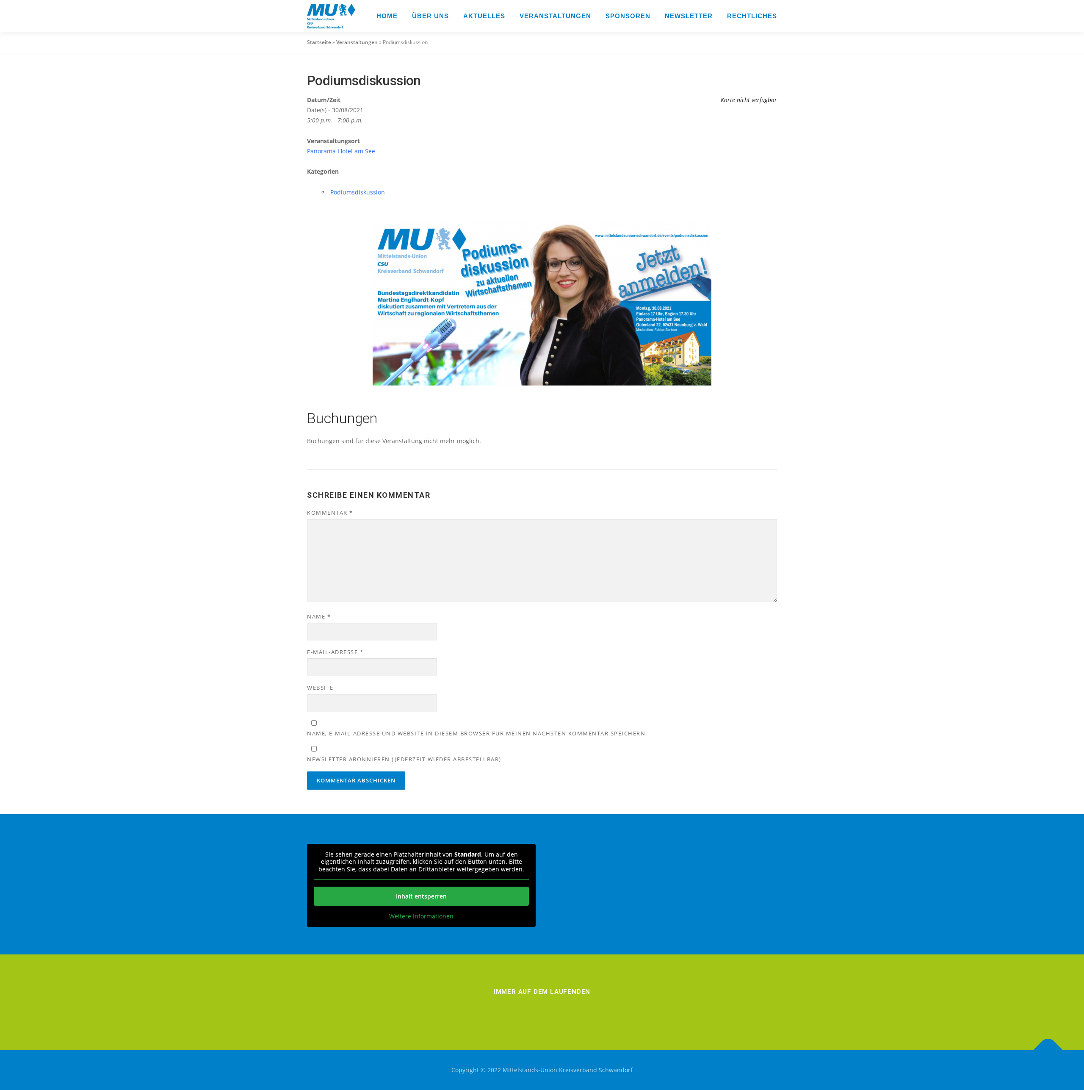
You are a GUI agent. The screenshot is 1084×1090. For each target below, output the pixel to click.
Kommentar (330, 512)
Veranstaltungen (555, 15)
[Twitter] (565, 1010)
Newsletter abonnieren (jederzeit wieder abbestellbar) (404, 759)
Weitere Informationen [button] (421, 916)
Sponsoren (628, 15)
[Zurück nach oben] (1048, 1050)
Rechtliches (752, 15)
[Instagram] (518, 1010)
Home (387, 15)
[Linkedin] (542, 1010)
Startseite (319, 42)
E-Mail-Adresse (335, 652)
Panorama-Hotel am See (341, 151)
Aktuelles (484, 15)
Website (320, 687)
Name (319, 616)
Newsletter (689, 15)
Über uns (430, 15)
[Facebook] (494, 1010)
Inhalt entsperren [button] (421, 896)
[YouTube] (589, 1010)
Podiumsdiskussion (357, 192)
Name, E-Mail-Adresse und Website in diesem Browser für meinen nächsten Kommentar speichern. (477, 733)
